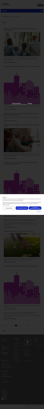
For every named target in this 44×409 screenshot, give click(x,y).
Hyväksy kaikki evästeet (22, 208)
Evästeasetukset (9, 208)
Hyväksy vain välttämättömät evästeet (35, 208)
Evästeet (39, 211)
